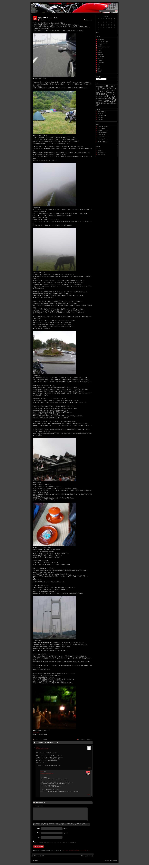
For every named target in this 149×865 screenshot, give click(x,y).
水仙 (97, 98)
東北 (108, 96)
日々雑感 (100, 70)
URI (39, 837)
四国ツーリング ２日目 (39, 856)
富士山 (113, 92)
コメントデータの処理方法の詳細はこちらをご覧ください (76, 850)
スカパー (111, 88)
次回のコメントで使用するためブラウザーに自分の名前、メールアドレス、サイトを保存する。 (55, 842)
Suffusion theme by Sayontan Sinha (110, 860)
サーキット (100, 54)
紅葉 (105, 101)
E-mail (38, 833)
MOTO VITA (100, 117)
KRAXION (100, 113)
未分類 (99, 71)
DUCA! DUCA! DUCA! (103, 126)
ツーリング (48, 19)
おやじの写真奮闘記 (102, 132)
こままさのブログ (102, 134)
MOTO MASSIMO (102, 115)
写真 (99, 66)
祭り (102, 101)
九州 (109, 90)
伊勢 (112, 90)
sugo (40, 739)
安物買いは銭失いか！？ (103, 141)
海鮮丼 (103, 98)
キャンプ (86, 739)
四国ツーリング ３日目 (48, 17)
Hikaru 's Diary (101, 128)
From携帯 (100, 45)
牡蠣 (99, 101)
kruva (42, 771)
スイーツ (105, 88)
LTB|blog (38, 6)
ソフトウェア (101, 56)
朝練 (104, 96)
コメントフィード (102, 152)
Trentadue (100, 119)
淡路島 (107, 98)
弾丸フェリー (100, 96)
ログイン (100, 149)
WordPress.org (101, 154)
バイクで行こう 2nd (102, 140)
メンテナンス (101, 62)
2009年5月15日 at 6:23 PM (42, 748)
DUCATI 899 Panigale (103, 41)
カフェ (109, 86)
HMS (104, 86)
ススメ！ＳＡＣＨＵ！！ (103, 136)
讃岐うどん (107, 103)
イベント (100, 48)
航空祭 (110, 100)
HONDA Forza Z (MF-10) (103, 47)
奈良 (110, 92)
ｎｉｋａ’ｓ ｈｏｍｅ (103, 130)
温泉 (92, 739)
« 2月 (97, 32)
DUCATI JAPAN (101, 111)
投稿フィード (101, 150)
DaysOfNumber (99, 86)
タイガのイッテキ (102, 138)
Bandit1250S (42, 19)
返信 (89, 768)
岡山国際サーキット (106, 94)
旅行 (99, 68)
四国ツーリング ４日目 (86, 856)
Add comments (88, 19)
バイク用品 (100, 60)
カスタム (100, 52)
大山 (107, 92)
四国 (89, 739)
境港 (105, 92)
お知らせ (100, 50)
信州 (115, 90)
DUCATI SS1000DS (102, 43)
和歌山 (98, 92)
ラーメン (100, 90)
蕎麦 (100, 103)
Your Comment (39, 806)
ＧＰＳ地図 (36, 732)
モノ (99, 64)
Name (38, 828)
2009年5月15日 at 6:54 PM (47, 773)
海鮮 (100, 98)
